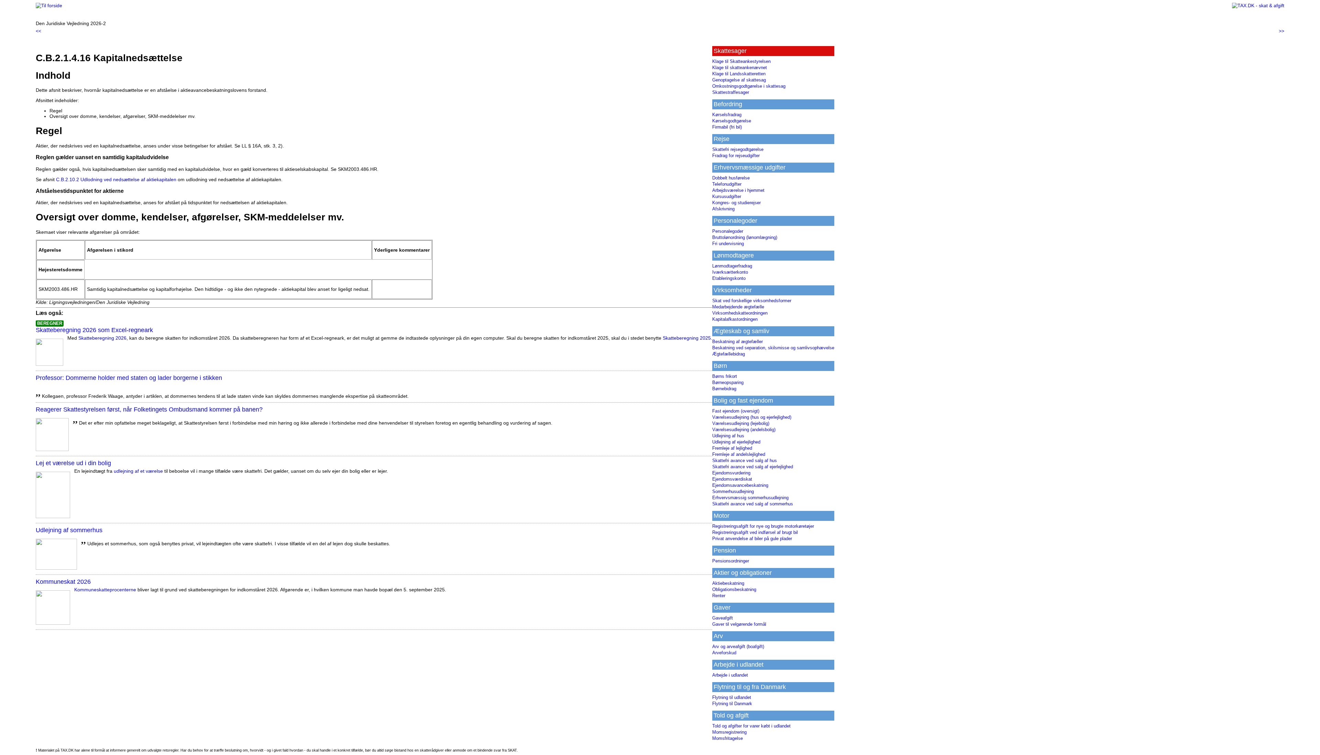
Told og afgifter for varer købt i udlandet (751, 726)
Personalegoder (727, 231)
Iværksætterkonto (730, 272)
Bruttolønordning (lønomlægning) (744, 237)
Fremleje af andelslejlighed (738, 454)
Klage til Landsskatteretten (739, 73)
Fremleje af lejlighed (732, 448)
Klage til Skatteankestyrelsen (741, 61)
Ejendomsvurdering (731, 472)
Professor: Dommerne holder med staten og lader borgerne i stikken (129, 377)
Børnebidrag (724, 388)
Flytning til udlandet (731, 697)
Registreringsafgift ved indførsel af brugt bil (755, 532)
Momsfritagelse (727, 738)
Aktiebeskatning (728, 583)
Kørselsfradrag (726, 114)
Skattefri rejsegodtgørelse (737, 149)
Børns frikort (724, 376)
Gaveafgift (722, 618)
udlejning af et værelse (138, 471)
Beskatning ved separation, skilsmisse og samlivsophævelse (773, 347)
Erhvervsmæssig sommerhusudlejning (750, 497)
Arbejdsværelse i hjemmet (738, 190)
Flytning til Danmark (732, 703)
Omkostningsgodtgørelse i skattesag (748, 86)
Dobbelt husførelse (731, 177)
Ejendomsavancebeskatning (740, 485)
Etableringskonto (729, 278)
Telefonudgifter (726, 184)
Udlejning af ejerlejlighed (736, 442)
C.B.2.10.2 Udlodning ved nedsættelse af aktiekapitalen (116, 179)
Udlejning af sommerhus (69, 530)
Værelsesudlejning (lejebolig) (740, 423)
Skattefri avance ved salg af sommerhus (752, 503)
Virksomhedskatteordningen (740, 313)
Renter (718, 595)
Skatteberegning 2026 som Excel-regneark (94, 330)
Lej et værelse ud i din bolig (73, 463)
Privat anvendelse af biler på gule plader (752, 538)
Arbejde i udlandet (730, 675)
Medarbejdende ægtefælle (738, 306)
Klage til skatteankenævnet (739, 67)
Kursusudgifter (726, 196)
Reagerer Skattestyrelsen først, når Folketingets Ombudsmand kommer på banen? (149, 409)
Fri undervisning (728, 243)
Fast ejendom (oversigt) (735, 411)
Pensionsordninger (730, 560)
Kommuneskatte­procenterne (105, 589)
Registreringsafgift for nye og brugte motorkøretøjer (763, 526)
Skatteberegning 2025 (687, 338)
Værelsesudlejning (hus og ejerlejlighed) (751, 417)
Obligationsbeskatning (734, 589)
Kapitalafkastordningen (735, 319)
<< (38, 31)
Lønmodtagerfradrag (732, 266)
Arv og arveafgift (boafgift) (738, 646)
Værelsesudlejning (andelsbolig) (744, 429)
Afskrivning (723, 208)
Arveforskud (724, 652)
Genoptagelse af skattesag (739, 80)
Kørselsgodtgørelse (731, 120)
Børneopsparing (728, 382)
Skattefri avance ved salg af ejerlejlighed (752, 466)
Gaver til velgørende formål (739, 624)
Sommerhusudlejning (733, 491)
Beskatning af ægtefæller (737, 341)
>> (1281, 31)
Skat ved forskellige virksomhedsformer (751, 300)
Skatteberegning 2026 (102, 338)
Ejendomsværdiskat (732, 479)
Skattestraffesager (730, 92)
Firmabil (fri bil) (727, 127)
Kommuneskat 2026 (63, 581)
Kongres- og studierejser (736, 202)
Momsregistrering (729, 732)
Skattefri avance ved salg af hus (744, 460)
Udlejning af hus (728, 435)
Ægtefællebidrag (728, 354)
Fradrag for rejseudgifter (736, 155)
